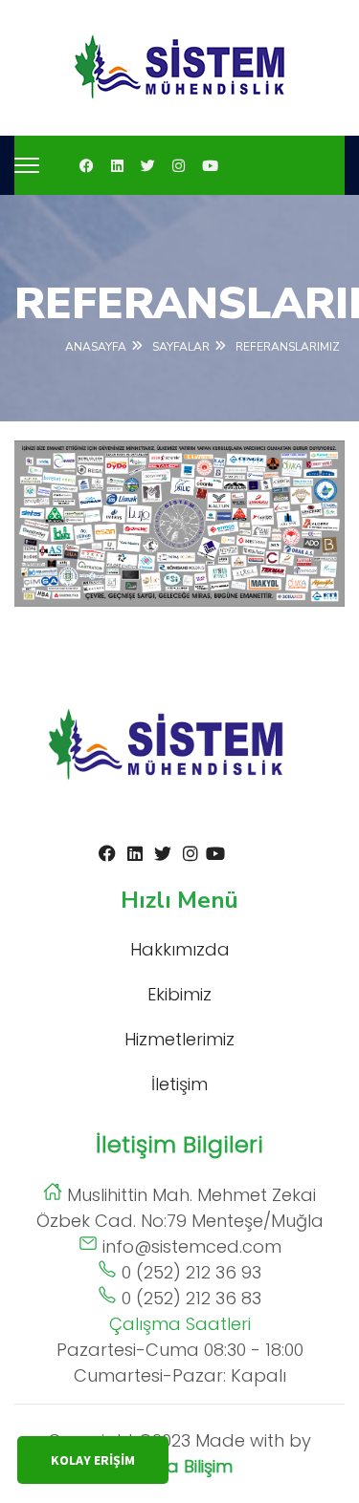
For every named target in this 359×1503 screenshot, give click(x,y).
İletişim (179, 1084)
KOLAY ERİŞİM (93, 1460)
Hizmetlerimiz (179, 1039)
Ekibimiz (179, 994)
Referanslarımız (288, 346)
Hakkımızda (180, 949)
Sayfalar (181, 346)
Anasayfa (95, 346)
